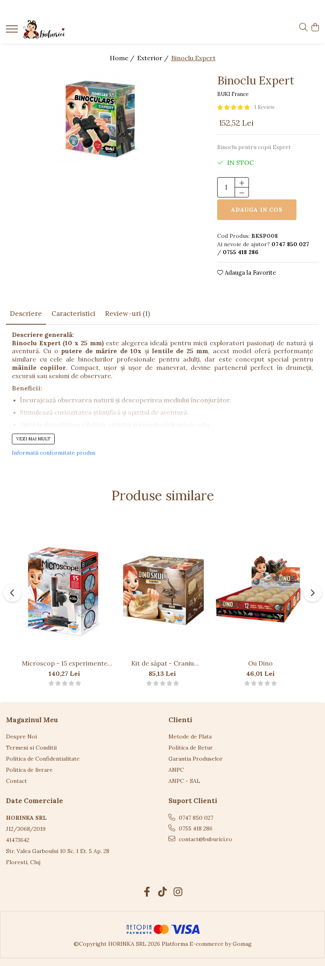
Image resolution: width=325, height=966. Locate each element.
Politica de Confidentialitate (43, 758)
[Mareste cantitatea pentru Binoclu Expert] (242, 182)
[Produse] (13, 31)
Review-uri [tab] (127, 313)
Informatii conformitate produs (54, 452)
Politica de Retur (190, 747)
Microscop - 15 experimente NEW (64, 663)
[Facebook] (147, 892)
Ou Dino (260, 663)
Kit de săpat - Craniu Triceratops (162, 663)
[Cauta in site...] (303, 28)
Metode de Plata (190, 736)
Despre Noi (21, 736)
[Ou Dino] (260, 590)
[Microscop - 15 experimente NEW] (64, 590)
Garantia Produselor (195, 758)
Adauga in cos (257, 209)
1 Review (264, 107)
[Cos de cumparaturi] (315, 28)
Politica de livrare (29, 769)
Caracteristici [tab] (74, 313)
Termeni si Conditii (31, 747)
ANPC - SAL (184, 780)
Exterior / (153, 58)
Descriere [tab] (26, 313)
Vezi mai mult (33, 439)
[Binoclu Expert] (100, 119)
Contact (16, 780)
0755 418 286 (194, 828)
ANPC (176, 769)
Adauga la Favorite (249, 272)
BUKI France (233, 94)
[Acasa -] (53, 30)
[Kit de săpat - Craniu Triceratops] (162, 590)
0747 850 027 (195, 817)
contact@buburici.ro (204, 839)
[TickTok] (163, 892)
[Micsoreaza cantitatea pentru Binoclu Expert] (242, 192)
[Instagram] (178, 892)
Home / (123, 58)
